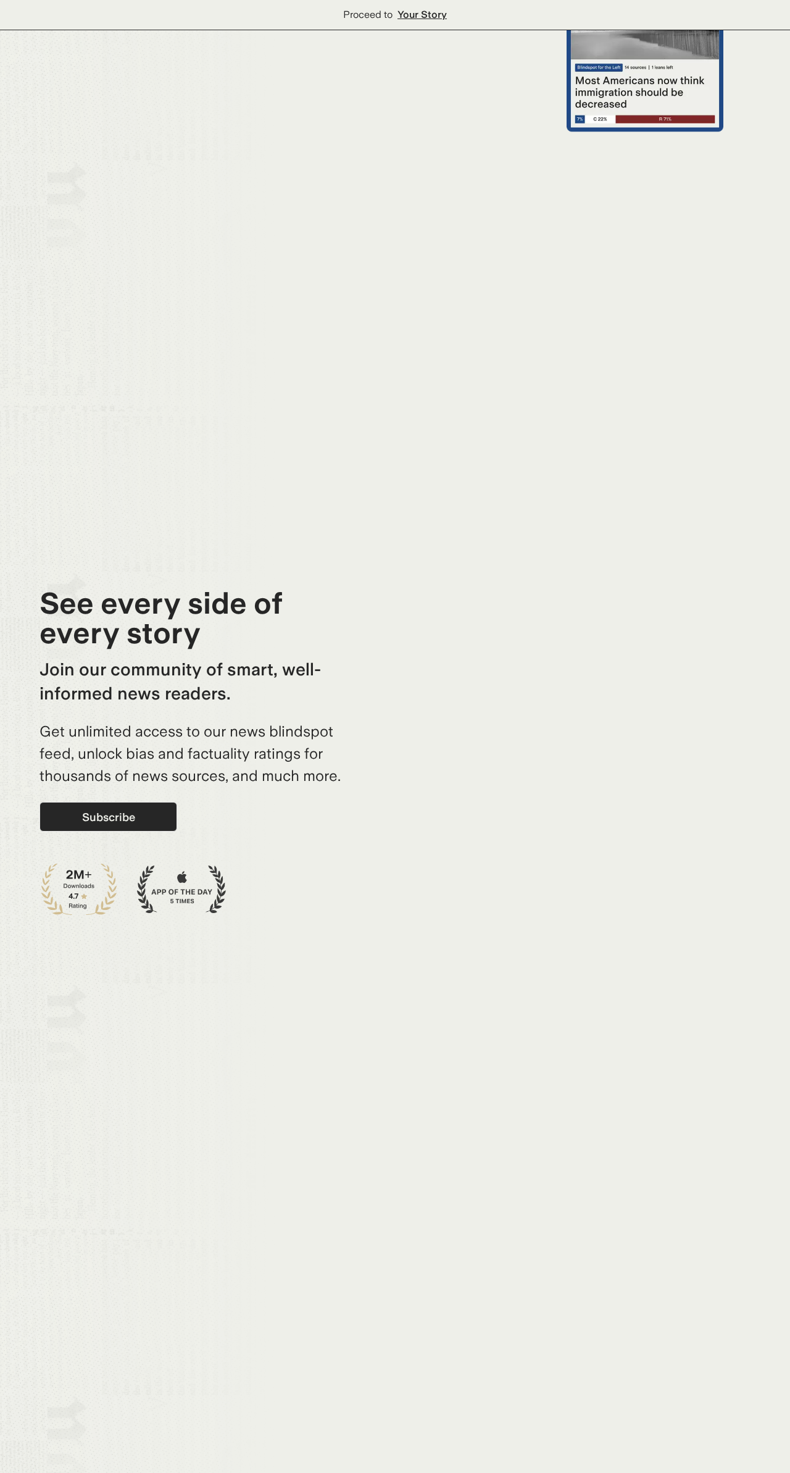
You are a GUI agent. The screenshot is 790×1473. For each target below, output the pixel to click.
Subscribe (108, 817)
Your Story (422, 14)
